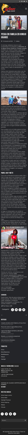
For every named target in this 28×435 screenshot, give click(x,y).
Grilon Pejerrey (5, 402)
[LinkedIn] (23, 309)
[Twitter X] (20, 309)
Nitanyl (3, 356)
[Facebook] (16, 309)
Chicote (3, 407)
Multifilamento (5, 354)
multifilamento (15, 277)
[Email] (14, 413)
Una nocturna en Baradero (8, 340)
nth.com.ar (4, 376)
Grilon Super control (6, 395)
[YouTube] (10, 413)
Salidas (17, 41)
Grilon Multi (4, 397)
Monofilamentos (5, 352)
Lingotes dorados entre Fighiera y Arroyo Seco (13, 323)
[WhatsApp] (12, 309)
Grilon (19, 275)
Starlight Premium (6, 400)
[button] (26, 9)
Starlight (3, 359)
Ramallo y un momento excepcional (10, 336)
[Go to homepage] (8, 8)
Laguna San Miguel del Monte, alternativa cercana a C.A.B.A (12, 331)
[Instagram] (2, 413)
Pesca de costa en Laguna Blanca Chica (11, 327)
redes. (15, 273)
